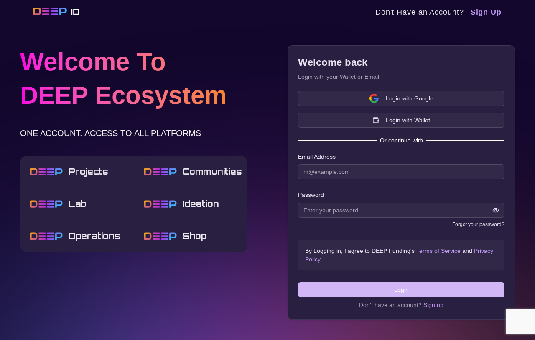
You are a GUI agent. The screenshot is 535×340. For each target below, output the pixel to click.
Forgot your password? (478, 224)
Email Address (317, 156)
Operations (94, 236)
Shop (194, 236)
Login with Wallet (408, 120)
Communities (210, 171)
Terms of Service (438, 250)
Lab (77, 203)
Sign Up (486, 12)
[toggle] (496, 210)
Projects (88, 171)
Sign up (433, 304)
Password (311, 195)
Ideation (201, 203)
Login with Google (409, 98)
